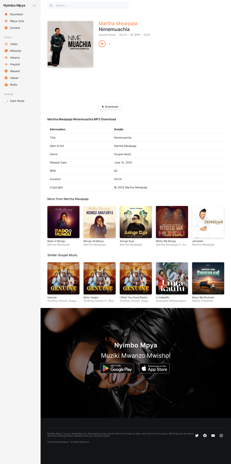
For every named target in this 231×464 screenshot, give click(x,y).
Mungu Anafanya (93, 241)
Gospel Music (107, 34)
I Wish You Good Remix (133, 297)
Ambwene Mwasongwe (171, 300)
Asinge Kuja (127, 241)
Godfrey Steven (57, 300)
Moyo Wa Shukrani (203, 297)
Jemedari (197, 241)
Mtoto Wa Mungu (166, 241)
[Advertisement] (155, 74)
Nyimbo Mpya (14, 5)
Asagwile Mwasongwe (63, 302)
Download (111, 106)
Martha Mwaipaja (118, 23)
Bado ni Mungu (56, 241)
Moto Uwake (91, 297)
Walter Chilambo (202, 300)
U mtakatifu (162, 297)
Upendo (52, 297)
